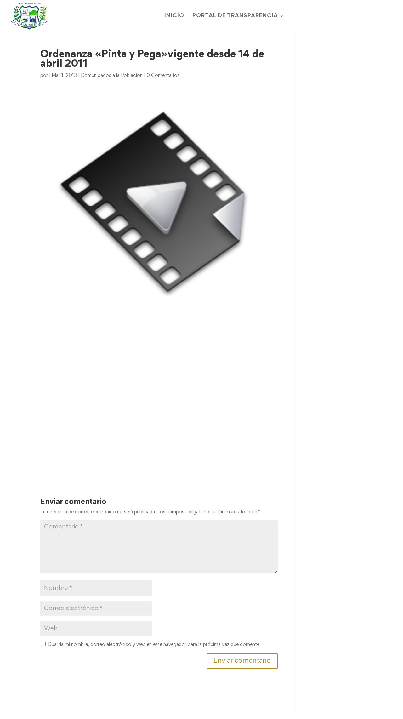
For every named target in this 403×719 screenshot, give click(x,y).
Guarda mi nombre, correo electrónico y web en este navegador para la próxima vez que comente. (154, 644)
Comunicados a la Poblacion (112, 75)
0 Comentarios (162, 75)
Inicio (174, 16)
